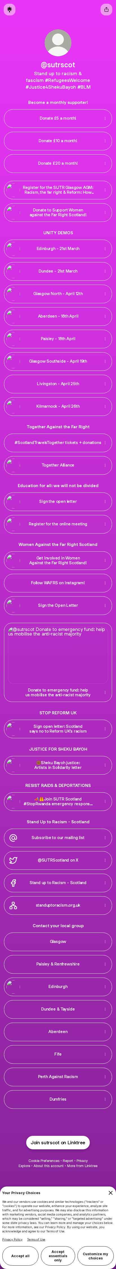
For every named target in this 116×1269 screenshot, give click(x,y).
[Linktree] (9, 9)
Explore (24, 1165)
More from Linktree (82, 1165)
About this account (49, 1165)
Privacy (82, 1160)
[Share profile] (106, 9)
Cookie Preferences (43, 1160)
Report (68, 1160)
